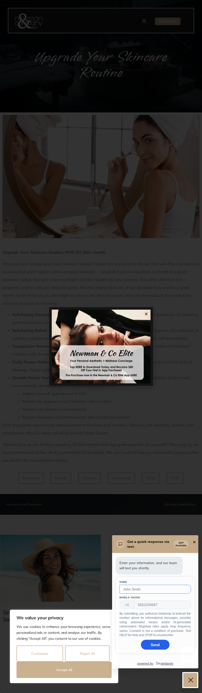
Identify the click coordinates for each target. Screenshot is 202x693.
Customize (39, 653)
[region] (64, 646)
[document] (101, 346)
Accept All (64, 670)
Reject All (87, 653)
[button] (146, 314)
